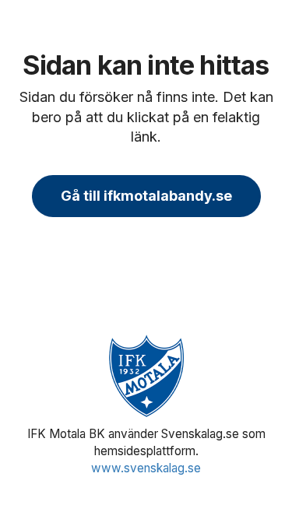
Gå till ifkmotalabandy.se (146, 196)
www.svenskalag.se (146, 468)
